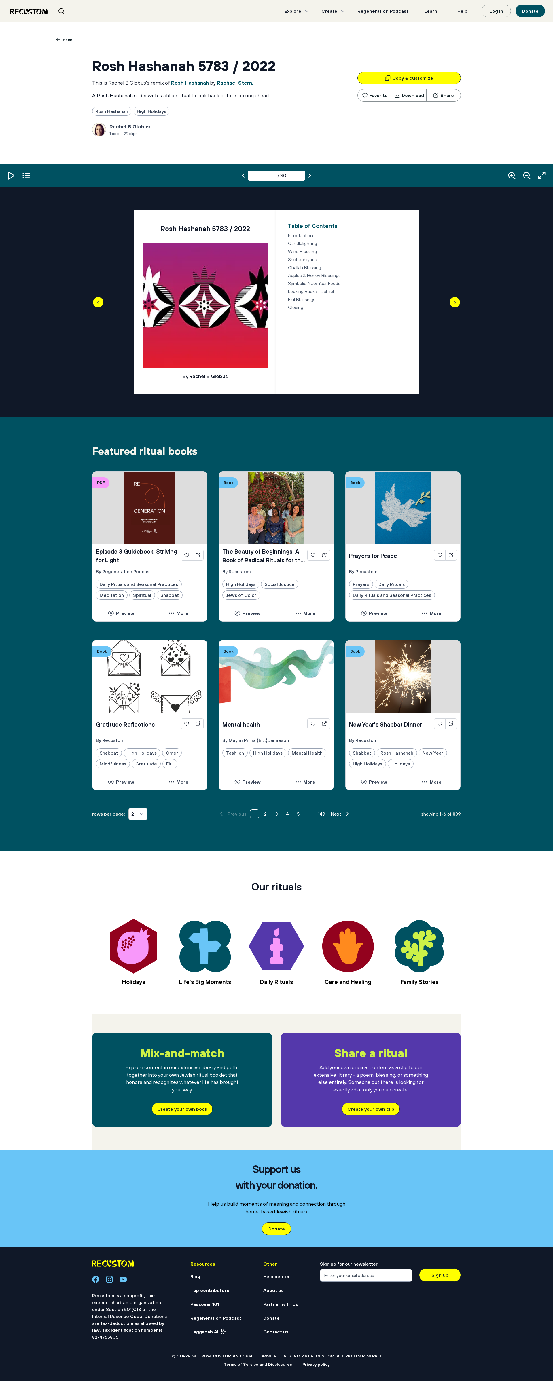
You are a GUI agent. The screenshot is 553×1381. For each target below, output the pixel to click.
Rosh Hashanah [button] (111, 111)
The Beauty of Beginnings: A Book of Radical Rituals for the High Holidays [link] (263, 556)
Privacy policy (315, 1364)
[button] (11, 175)
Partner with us (280, 1304)
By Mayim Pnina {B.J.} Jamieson (255, 740)
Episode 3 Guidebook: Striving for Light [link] (136, 555)
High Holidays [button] (151, 111)
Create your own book (182, 1109)
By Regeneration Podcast (123, 571)
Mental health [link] (241, 724)
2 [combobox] (132, 813)
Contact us (276, 1331)
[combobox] (68, 10)
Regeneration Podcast (382, 11)
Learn (430, 11)
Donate (530, 11)
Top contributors (209, 1290)
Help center (276, 1276)
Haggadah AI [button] (204, 1331)
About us (273, 1290)
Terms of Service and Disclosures (258, 1364)
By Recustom (236, 571)
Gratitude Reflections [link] (125, 724)
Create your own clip (370, 1109)
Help (462, 11)
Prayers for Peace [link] (373, 555)
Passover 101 (204, 1304)
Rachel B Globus (129, 127)
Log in (496, 11)
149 (321, 813)
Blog (195, 1276)
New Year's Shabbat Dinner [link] (385, 724)
